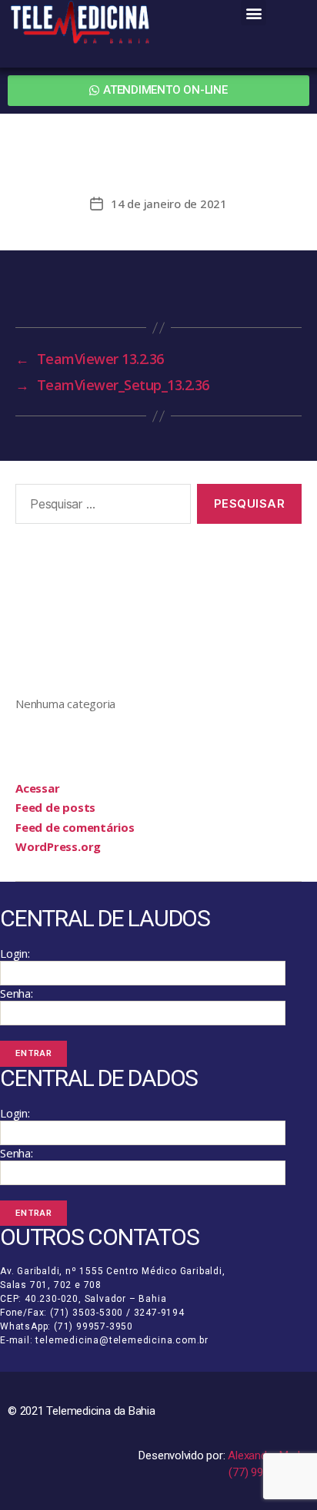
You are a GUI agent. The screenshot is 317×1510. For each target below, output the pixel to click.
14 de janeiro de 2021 (169, 203)
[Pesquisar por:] (100, 507)
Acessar (37, 788)
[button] (253, 12)
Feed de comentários (75, 827)
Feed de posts (55, 807)
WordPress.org (58, 846)
